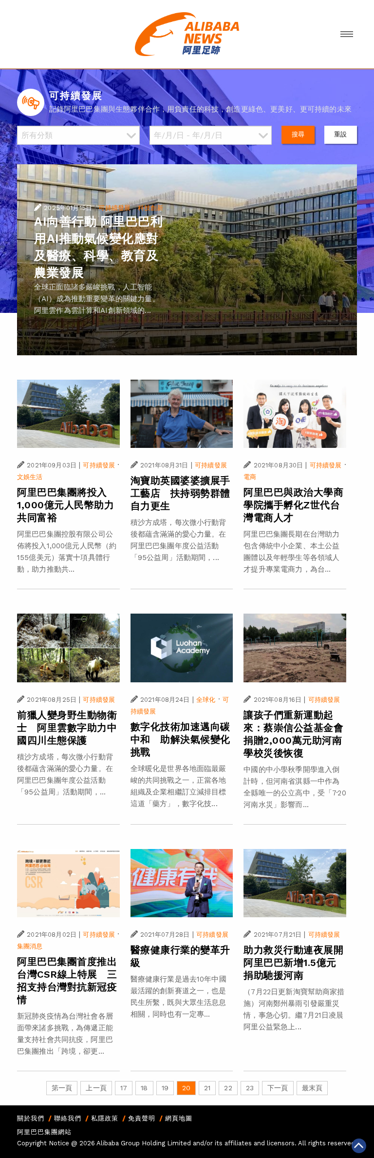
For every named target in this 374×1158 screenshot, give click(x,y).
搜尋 (298, 134)
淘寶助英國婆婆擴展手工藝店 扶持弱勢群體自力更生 (180, 493)
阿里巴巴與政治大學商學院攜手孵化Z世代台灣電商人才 (293, 504)
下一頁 (277, 1088)
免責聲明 (141, 1118)
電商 (249, 477)
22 (228, 1088)
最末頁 (312, 1088)
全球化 (205, 699)
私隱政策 (104, 1118)
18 (144, 1088)
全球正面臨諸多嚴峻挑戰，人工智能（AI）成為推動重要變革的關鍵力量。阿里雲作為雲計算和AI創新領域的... (97, 299)
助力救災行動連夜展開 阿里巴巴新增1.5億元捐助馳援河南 (298, 962)
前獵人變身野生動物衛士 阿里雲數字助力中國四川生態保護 (67, 727)
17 (123, 1088)
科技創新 (151, 208)
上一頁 (96, 1088)
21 (207, 1088)
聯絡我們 (67, 1118)
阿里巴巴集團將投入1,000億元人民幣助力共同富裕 (65, 504)
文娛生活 (30, 477)
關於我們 (30, 1118)
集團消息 (30, 946)
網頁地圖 (178, 1118)
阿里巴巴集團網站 (44, 1132)
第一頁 (62, 1088)
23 (250, 1088)
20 (186, 1088)
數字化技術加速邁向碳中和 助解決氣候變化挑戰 (180, 739)
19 (165, 1088)
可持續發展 (114, 208)
